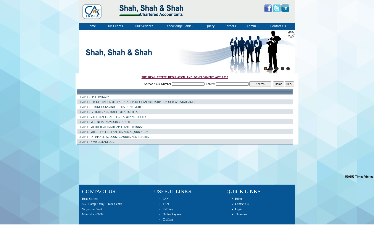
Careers (230, 26)
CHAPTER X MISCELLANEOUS (96, 142)
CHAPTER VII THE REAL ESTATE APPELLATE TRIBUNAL (111, 127)
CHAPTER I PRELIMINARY (94, 97)
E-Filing (168, 209)
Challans (168, 219)
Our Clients (114, 26)
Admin (252, 26)
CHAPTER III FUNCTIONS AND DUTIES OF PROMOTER (111, 107)
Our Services (144, 26)
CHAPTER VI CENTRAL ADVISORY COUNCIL (104, 122)
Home (91, 26)
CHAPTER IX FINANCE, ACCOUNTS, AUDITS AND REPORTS (114, 137)
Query (210, 26)
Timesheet (241, 214)
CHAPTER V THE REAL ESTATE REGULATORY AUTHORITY (112, 117)
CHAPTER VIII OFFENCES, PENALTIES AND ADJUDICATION (113, 132)
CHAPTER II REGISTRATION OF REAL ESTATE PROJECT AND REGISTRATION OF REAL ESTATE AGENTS (138, 102)
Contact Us (278, 26)
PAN (166, 198)
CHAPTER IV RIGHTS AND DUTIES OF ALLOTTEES (108, 112)
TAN (166, 204)
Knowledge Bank (179, 26)
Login (238, 209)
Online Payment (172, 214)
